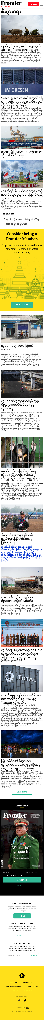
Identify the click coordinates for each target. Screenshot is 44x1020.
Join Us (22, 916)
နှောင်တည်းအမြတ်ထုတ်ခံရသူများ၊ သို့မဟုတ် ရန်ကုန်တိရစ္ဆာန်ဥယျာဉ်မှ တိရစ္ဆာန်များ (21, 474)
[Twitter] (25, 1000)
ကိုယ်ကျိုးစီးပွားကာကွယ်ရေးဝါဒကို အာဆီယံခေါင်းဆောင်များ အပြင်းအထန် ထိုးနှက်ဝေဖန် (21, 653)
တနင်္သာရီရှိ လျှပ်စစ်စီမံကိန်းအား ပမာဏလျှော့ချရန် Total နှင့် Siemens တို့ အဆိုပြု (21, 698)
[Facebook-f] (19, 1000)
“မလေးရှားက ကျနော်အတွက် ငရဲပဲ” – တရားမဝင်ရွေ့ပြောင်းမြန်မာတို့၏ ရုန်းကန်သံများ (22, 101)
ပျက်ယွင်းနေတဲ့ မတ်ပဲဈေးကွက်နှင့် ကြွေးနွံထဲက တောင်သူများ (21, 48)
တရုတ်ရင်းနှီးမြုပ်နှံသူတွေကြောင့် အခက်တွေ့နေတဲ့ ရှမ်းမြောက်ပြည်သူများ (22, 194)
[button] (24, 1007)
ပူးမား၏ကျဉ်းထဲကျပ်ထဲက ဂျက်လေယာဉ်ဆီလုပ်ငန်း (18, 599)
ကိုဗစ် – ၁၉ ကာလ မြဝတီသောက (17, 347)
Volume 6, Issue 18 (10, 873)
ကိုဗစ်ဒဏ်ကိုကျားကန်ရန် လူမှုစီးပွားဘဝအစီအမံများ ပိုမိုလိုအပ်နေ (20, 404)
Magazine (14, 982)
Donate (33, 4)
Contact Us (28, 991)
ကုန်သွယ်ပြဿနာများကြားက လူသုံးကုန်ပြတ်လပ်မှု (22, 153)
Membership (27, 982)
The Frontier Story (14, 987)
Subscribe (22, 936)
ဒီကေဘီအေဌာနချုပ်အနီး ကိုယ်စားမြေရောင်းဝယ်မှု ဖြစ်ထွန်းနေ (17, 538)
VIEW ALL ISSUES (22, 885)
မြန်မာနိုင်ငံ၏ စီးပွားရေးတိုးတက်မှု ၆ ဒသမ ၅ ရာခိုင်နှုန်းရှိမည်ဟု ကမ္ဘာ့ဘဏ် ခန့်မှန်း (21, 764)
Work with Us (32, 987)
